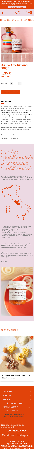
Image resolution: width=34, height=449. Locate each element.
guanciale (4, 112)
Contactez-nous (17, 430)
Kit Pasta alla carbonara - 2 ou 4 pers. (16, 375)
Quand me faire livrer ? (17, 7)
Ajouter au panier (10, 92)
